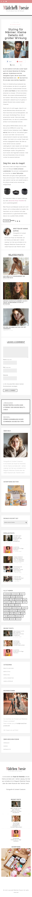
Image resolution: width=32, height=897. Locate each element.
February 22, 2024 (8, 330)
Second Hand (13, 610)
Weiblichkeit (19, 616)
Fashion (6, 599)
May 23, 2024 (6, 279)
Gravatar (9, 384)
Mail (7, 367)
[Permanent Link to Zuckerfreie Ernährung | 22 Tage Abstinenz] (7, 552)
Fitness (12, 599)
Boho (13, 596)
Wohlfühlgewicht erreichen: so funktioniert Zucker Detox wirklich (18, 568)
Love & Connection (8, 678)
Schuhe (6, 610)
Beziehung (7, 596)
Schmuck (25, 607)
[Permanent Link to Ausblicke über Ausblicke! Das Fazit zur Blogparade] (7, 581)
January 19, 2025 (7, 305)
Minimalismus (7, 607)
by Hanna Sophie (15, 24)
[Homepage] (7, 1)
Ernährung (19, 596)
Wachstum (11, 616)
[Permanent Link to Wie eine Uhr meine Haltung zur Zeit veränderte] (16, 325)
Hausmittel (7, 602)
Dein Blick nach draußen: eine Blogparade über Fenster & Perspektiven (17, 538)
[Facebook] (2, 1)
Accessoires (7, 220)
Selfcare (6, 613)
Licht (25, 602)
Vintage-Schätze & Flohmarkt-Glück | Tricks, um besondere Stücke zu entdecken (15, 302)
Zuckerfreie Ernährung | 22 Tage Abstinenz (18, 548)
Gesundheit (19, 599)
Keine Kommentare (15, 26)
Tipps (5, 616)
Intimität (19, 602)
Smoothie (17, 613)
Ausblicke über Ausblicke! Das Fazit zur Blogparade (18, 578)
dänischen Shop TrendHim (16, 200)
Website (5, 375)
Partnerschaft (16, 607)
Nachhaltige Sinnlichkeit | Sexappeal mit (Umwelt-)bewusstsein (19, 643)
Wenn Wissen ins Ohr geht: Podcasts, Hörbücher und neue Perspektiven (18, 633)
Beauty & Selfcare (8, 668)
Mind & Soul (6, 674)
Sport (23, 613)
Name (7, 359)
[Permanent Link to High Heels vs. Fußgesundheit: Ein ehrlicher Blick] (16, 274)
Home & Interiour (8, 681)
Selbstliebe (21, 610)
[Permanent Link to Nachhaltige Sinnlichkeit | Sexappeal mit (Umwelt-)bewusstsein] (7, 645)
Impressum (6, 742)
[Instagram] (4, 1)
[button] (10, 61)
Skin (12, 613)
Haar (25, 599)
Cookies (5, 746)
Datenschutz (7, 749)
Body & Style (6, 671)
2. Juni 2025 (15, 22)
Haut (13, 602)
